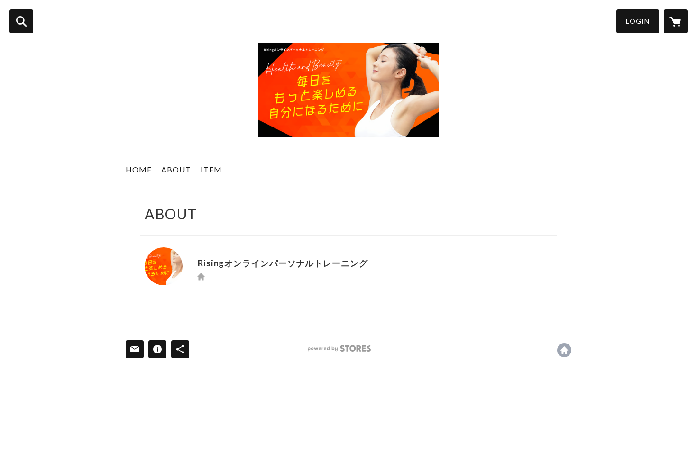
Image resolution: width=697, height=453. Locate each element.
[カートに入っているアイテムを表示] (676, 21)
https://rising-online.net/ (201, 276)
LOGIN (638, 21)
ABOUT (176, 169)
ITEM (211, 169)
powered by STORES (339, 348)
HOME (139, 169)
